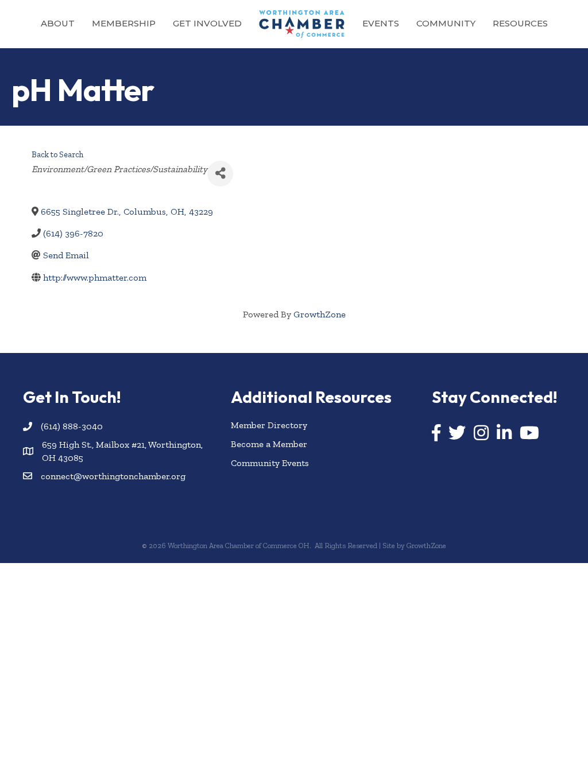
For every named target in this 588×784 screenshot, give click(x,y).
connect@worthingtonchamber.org (113, 476)
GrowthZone (319, 314)
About (58, 23)
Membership (124, 23)
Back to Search (57, 154)
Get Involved (207, 23)
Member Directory (269, 425)
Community (445, 23)
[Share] (220, 174)
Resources (520, 23)
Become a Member (269, 443)
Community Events (270, 462)
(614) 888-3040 (72, 426)
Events (380, 23)
